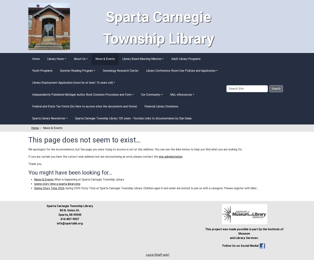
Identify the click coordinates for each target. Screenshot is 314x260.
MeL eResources (181, 94)
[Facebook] (262, 245)
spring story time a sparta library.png (57, 184)
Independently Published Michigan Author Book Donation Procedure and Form (81, 94)
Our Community (150, 94)
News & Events (105, 59)
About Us (80, 59)
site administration (170, 156)
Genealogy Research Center (120, 70)
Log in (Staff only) (157, 255)
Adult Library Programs (186, 59)
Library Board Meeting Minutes (142, 59)
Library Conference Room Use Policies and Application (181, 70)
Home (36, 59)
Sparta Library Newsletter (48, 118)
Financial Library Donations (161, 106)
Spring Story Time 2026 (49, 188)
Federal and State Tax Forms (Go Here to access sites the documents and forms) (84, 106)
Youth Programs (42, 70)
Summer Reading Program (76, 70)
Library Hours (55, 59)
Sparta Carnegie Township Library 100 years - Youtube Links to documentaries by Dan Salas (133, 118)
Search (276, 88)
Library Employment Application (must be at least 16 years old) (72, 82)
